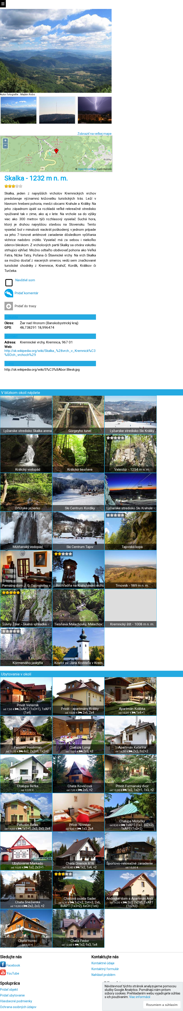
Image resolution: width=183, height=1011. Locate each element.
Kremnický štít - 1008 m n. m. (132, 624)
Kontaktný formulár (105, 969)
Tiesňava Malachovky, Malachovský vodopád (79, 624)
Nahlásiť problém (103, 975)
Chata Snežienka (27, 902)
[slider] (13, 186)
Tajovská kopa (132, 547)
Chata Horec (27, 941)
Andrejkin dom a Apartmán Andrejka (132, 899)
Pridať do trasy (25, 306)
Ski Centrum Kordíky (80, 508)
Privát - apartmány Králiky (80, 709)
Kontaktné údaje (103, 963)
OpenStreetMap (87, 169)
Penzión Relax (27, 825)
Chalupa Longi (79, 747)
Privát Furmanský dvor (132, 786)
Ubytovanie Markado (27, 863)
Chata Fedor (80, 941)
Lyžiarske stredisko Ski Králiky (132, 431)
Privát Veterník (28, 705)
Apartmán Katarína (132, 747)
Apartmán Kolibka (132, 709)
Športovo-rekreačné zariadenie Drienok (132, 863)
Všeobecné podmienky (16, 1001)
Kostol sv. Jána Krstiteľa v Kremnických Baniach (79, 663)
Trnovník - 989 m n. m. (132, 586)
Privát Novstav (80, 825)
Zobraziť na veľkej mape (94, 133)
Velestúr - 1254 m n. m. (132, 469)
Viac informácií (139, 997)
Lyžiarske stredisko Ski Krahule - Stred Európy (132, 508)
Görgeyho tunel (80, 431)
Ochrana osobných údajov (18, 1007)
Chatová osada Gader (80, 899)
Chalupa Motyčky (132, 821)
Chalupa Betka (27, 786)
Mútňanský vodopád (27, 547)
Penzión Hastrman (28, 747)
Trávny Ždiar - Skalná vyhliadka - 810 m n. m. (27, 624)
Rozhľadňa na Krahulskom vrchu (80, 586)
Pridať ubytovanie (12, 995)
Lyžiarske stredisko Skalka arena (27, 431)
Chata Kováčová (80, 786)
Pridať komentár (26, 293)
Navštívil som (25, 280)
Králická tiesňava (79, 469)
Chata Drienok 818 (80, 863)
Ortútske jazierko (27, 508)
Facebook (13, 965)
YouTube (12, 973)
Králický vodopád (27, 469)
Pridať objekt (9, 989)
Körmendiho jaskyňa (27, 663)
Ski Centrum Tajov (80, 547)
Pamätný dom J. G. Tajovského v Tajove (27, 586)
